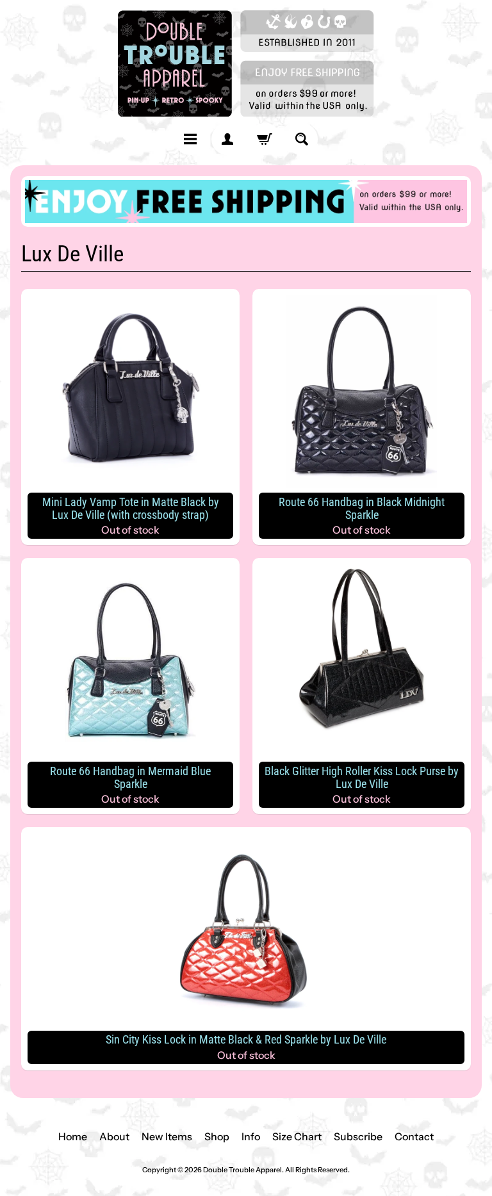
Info (251, 1136)
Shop (216, 1136)
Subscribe (358, 1136)
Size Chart (297, 1136)
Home (72, 1136)
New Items (167, 1136)
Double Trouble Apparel (242, 1169)
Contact (414, 1136)
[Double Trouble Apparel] (246, 63)
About (114, 1136)
